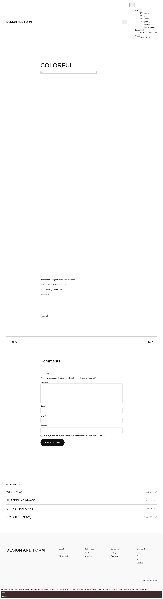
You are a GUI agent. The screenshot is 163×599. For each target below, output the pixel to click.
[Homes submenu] (142, 30)
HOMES (45, 294)
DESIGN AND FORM (19, 21)
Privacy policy (64, 556)
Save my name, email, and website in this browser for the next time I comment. (74, 436)
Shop (139, 559)
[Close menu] (131, 5)
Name (43, 406)
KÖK (150, 342)
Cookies (62, 553)
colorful (45, 316)
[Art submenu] (138, 35)
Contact (140, 563)
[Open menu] (124, 22)
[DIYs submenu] (140, 10)
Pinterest (114, 556)
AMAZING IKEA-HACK (20, 500)
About (139, 556)
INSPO (13, 342)
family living (47, 289)
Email (43, 416)
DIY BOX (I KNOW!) (18, 517)
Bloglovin (88, 553)
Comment (44, 382)
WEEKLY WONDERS (19, 491)
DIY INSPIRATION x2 (19, 508)
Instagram (115, 553)
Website (43, 426)
